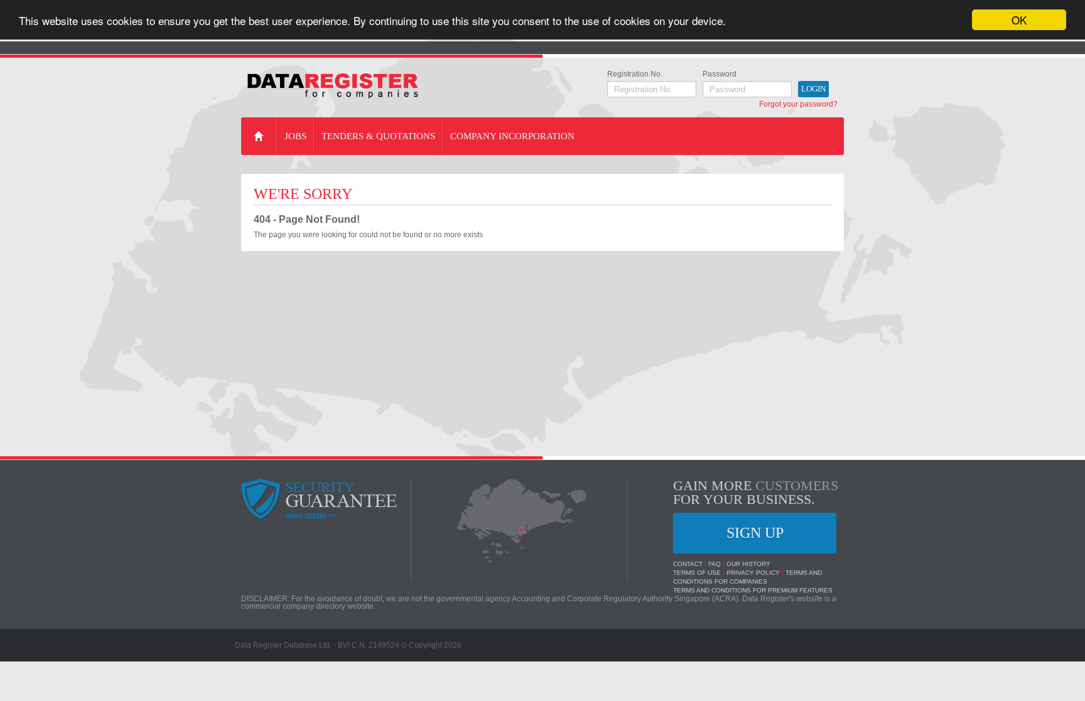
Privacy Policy (753, 572)
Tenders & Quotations (378, 136)
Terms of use (697, 572)
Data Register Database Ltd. (283, 645)
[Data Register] (332, 86)
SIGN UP (755, 533)
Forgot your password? (798, 104)
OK (1019, 20)
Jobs (295, 136)
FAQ (714, 563)
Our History (748, 563)
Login (813, 89)
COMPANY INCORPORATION (512, 136)
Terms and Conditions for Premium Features (753, 590)
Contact (688, 563)
